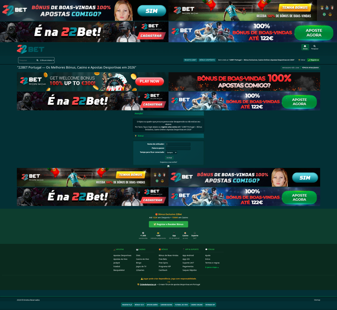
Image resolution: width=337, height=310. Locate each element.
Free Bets (163, 259)
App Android (188, 255)
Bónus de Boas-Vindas (168, 255)
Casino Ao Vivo (142, 259)
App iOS (186, 259)
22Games (140, 270)
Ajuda (207, 255)
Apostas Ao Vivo (120, 259)
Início (207, 259)
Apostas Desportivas (122, 255)
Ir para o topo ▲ (212, 267)
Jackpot (116, 262)
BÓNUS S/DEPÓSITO (207, 60)
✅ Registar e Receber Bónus (168, 224)
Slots (138, 255)
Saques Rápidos (190, 270)
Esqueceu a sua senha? (168, 162)
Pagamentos (188, 266)
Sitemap (317, 300)
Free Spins (163, 262)
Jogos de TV (141, 266)
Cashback (163, 270)
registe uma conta (169, 127)
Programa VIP (165, 266)
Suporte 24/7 (188, 262)
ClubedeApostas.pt (148, 284)
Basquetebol (119, 270)
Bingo (138, 262)
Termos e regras (212, 262)
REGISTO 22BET (190, 60)
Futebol (116, 266)
